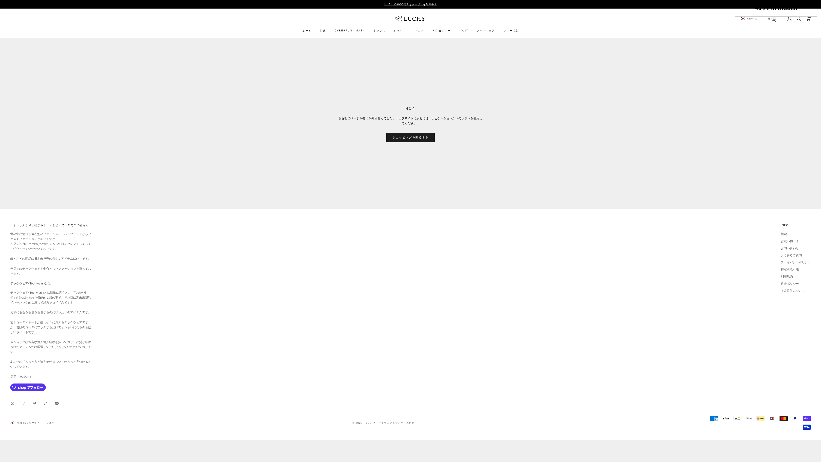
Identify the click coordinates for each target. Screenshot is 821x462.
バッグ (463, 30)
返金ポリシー (790, 284)
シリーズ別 (511, 30)
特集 (323, 30)
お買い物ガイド (791, 241)
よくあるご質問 (791, 255)
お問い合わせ (790, 248)
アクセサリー (441, 30)
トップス (380, 30)
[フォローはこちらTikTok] (46, 403)
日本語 (50, 422)
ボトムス (418, 30)
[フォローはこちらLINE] (57, 403)
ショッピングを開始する (411, 137)
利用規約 (787, 276)
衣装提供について (793, 291)
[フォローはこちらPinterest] (34, 403)
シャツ (398, 30)
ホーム (306, 30)
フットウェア (486, 30)
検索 (784, 234)
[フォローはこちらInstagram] (23, 403)
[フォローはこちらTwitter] (12, 403)
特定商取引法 (790, 269)
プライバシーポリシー (796, 262)
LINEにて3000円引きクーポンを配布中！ (410, 4)
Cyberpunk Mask (350, 30)
